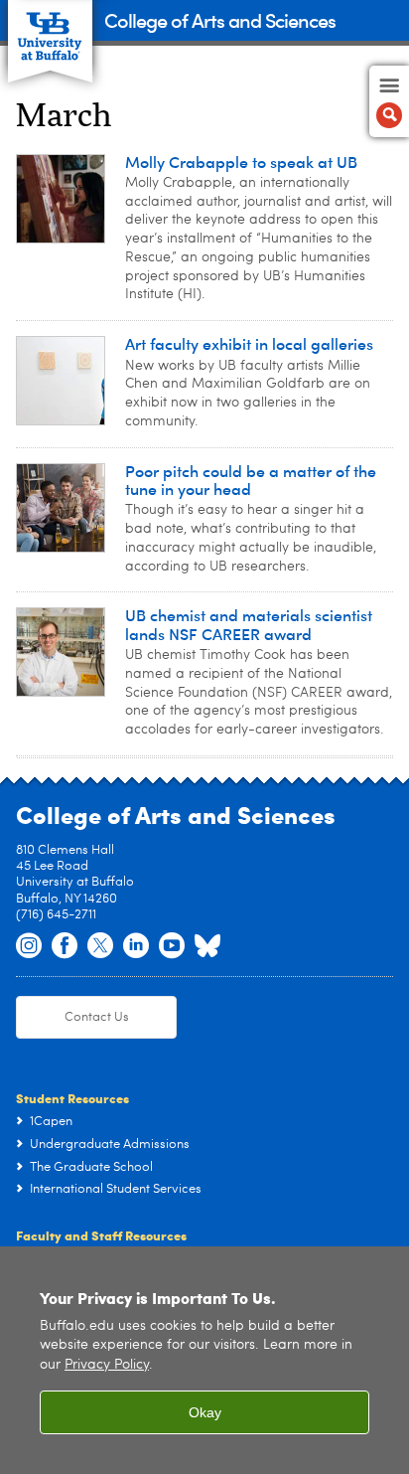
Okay (205, 1412)
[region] (204, 1360)
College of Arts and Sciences (220, 19)
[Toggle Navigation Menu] (389, 101)
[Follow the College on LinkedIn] (136, 946)
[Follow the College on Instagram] (29, 946)
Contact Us (97, 1017)
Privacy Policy (107, 1365)
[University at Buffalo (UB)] (50, 30)
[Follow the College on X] (100, 946)
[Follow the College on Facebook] (64, 946)
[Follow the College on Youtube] (172, 946)
